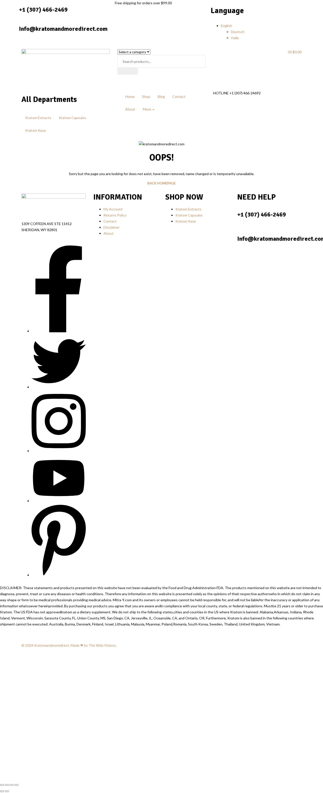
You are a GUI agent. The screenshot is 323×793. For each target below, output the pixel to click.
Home (129, 96)
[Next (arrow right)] (7, 791)
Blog (161, 96)
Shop (146, 96)
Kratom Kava (35, 130)
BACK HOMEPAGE (161, 183)
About (130, 109)
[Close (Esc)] (16, 785)
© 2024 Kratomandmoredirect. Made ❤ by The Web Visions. (69, 645)
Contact (178, 96)
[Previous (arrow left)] (2, 791)
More (147, 109)
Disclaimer (111, 227)
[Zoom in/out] (2, 785)
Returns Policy (114, 215)
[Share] (12, 785)
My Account (113, 209)
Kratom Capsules (72, 118)
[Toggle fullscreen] (7, 785)
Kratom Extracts (38, 118)
